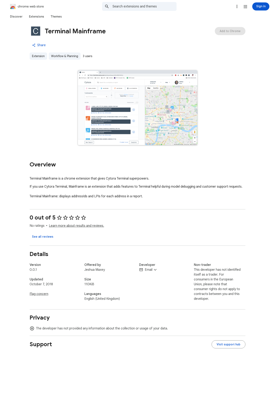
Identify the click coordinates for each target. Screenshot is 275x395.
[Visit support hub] (228, 344)
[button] (245, 7)
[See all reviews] (43, 236)
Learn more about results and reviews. (76, 226)
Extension (38, 56)
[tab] (16, 16)
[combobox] (145, 6)
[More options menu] (237, 6)
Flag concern (39, 294)
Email (148, 270)
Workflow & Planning (64, 56)
